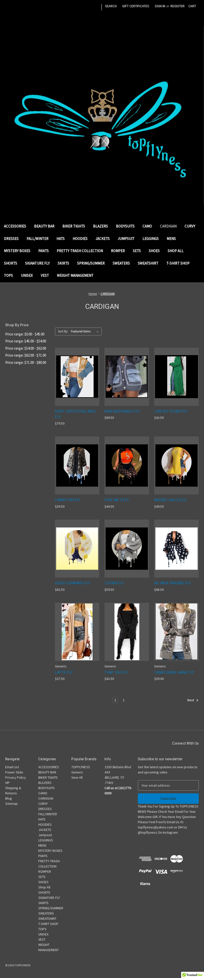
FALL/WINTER (38, 238)
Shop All (176, 250)
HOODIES (80, 238)
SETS (137, 250)
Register (177, 6)
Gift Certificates (135, 6)
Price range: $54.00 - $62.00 (25, 348)
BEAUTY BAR (44, 226)
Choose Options (77, 385)
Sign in (160, 6)
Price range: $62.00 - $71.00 (25, 355)
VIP (7, 782)
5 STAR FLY (114, 583)
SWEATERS (121, 263)
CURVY (190, 226)
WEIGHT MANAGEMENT (75, 275)
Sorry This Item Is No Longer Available (127, 385)
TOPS (8, 275)
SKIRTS (63, 263)
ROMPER (118, 250)
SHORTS (10, 263)
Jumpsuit (126, 238)
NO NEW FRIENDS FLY (172, 583)
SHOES (154, 250)
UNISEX (27, 275)
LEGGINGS (151, 238)
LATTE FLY (64, 672)
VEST (45, 275)
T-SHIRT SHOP (178, 263)
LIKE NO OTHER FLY (171, 411)
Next (191, 700)
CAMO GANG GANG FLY (174, 672)
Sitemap (11, 803)
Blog (8, 798)
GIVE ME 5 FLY (116, 500)
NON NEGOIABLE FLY (122, 411)
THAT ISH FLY (116, 672)
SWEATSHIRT (148, 263)
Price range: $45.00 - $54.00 (25, 341)
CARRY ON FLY (67, 500)
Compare (76, 377)
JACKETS (103, 238)
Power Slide (14, 772)
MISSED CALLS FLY (170, 500)
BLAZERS (100, 226)
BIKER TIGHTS (73, 226)
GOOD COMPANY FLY (73, 583)
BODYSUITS (125, 226)
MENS (171, 238)
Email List (12, 767)
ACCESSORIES (15, 226)
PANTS (43, 250)
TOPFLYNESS (80, 767)
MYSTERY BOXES (17, 250)
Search (111, 6)
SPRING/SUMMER (91, 263)
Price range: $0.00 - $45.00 (24, 334)
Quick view (73, 368)
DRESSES (11, 238)
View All (77, 777)
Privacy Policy (15, 777)
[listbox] (86, 331)
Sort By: (63, 331)
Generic (77, 772)
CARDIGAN (168, 226)
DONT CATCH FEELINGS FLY (75, 414)
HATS (60, 238)
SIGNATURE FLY (37, 263)
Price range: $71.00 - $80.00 (25, 362)
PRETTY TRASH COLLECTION (80, 250)
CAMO (147, 226)
